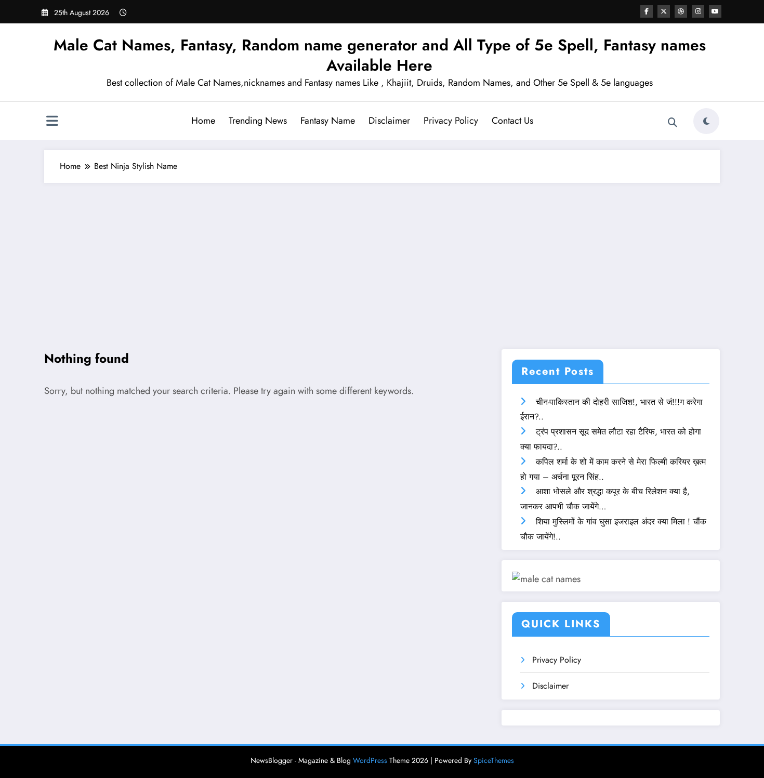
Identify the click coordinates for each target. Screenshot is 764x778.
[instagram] (698, 11)
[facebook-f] (646, 11)
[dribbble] (681, 11)
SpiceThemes (493, 760)
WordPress (370, 760)
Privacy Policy (451, 120)
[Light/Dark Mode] (706, 121)
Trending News (258, 120)
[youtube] (715, 11)
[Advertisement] (382, 261)
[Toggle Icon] (52, 122)
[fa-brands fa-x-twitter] (663, 11)
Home (203, 120)
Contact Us (512, 120)
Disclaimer (389, 120)
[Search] (673, 123)
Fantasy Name (327, 120)
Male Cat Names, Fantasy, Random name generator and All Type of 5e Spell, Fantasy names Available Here (380, 55)
